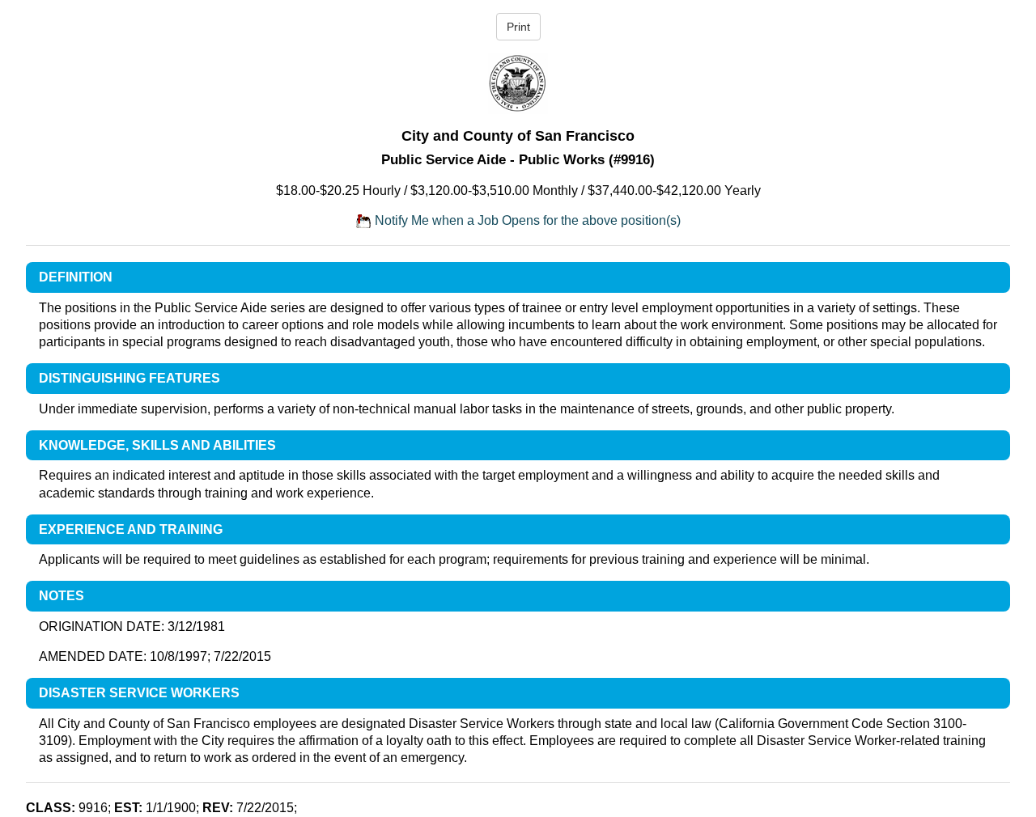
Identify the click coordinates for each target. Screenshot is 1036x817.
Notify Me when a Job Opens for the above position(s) (526, 220)
